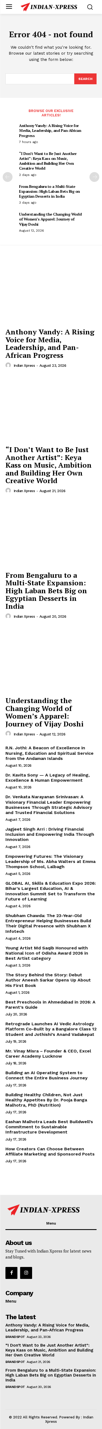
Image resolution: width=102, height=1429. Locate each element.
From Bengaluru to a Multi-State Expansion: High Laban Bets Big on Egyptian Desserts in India (49, 191)
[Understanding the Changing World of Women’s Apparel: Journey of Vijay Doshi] (51, 659)
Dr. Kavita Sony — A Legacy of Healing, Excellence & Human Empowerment (47, 777)
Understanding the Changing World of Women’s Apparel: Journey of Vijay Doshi (50, 219)
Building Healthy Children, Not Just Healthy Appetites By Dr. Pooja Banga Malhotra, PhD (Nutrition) (46, 1100)
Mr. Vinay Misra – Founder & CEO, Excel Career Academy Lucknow (48, 1053)
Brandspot (15, 1337)
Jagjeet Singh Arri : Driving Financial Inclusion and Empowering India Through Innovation (49, 834)
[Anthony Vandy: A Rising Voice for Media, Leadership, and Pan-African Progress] (51, 291)
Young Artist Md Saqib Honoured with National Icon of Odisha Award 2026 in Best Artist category (46, 953)
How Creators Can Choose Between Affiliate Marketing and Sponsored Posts (50, 1151)
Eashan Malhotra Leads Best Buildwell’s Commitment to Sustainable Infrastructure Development (49, 1127)
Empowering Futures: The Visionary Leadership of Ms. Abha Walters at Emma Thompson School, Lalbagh (50, 861)
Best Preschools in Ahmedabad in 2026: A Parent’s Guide (50, 1004)
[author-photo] (9, 365)
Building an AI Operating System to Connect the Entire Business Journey (46, 1075)
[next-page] (94, 177)
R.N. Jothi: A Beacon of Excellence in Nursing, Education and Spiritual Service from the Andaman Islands (49, 753)
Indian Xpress (24, 366)
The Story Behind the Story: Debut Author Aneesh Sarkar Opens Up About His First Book (48, 980)
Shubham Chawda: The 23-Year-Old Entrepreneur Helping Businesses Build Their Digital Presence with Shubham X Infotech (48, 923)
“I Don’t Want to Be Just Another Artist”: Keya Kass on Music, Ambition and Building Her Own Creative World (47, 161)
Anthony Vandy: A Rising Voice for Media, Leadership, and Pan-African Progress (50, 130)
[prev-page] (8, 177)
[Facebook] (11, 1273)
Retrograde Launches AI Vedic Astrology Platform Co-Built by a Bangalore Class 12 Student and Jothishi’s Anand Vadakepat (51, 1029)
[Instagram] (26, 1273)
